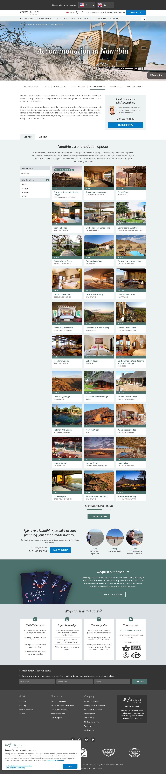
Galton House (92, 361)
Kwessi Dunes (92, 463)
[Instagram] (79, 739)
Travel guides (60, 87)
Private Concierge (99, 19)
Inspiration (68, 19)
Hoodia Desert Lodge (127, 396)
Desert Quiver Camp (63, 294)
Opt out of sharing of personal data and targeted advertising (19, 767)
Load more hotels (99, 516)
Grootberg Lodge (62, 396)
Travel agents (56, 718)
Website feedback (26, 709)
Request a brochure (113, 594)
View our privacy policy (55, 760)
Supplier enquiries (58, 713)
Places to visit (78, 87)
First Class (25, 192)
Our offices (23, 701)
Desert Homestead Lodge (129, 261)
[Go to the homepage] (29, 12)
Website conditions (91, 701)
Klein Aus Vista (92, 429)
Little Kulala (123, 463)
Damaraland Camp (94, 261)
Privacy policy (89, 713)
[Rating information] (47, 180)
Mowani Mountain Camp (97, 496)
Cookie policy (89, 718)
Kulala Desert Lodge (127, 429)
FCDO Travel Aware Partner (130, 630)
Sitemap (22, 713)
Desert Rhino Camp (94, 294)
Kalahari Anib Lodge (63, 429)
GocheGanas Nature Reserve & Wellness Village (131, 362)
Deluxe (24, 196)
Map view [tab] (43, 137)
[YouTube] (86, 739)
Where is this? (156, 75)
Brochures (115, 19)
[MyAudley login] (82, 12)
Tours (46, 87)
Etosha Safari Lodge (127, 327)
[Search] (144, 19)
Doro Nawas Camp (126, 294)
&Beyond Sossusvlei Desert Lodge (66, 193)
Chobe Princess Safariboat (98, 227)
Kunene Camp (60, 463)
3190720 (100, 768)
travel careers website (132, 718)
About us (82, 19)
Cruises (57, 19)
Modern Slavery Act (91, 722)
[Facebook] (73, 739)
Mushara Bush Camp (127, 496)
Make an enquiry (125, 125)
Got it (70, 766)
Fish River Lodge (61, 361)
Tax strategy (89, 726)
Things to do (116, 87)
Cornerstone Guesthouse (129, 227)
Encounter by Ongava (63, 327)
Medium (24, 188)
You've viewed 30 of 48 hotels (99, 506)
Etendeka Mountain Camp (97, 327)
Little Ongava (60, 496)
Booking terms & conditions (95, 705)
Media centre (89, 730)
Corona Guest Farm (63, 261)
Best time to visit (135, 87)
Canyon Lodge (60, 227)
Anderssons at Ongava (96, 192)
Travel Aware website (60, 709)
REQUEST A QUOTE (136, 12)
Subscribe (140, 682)
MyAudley (22, 705)
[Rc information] (72, 170)
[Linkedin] (93, 739)
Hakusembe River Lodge (97, 396)
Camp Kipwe (123, 192)
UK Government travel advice (62, 705)
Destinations (26, 19)
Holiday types (43, 19)
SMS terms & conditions (93, 709)
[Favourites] (77, 12)
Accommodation (97, 87)
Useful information (58, 701)
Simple (24, 184)
